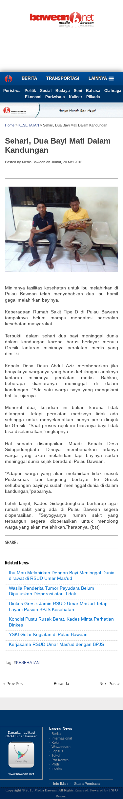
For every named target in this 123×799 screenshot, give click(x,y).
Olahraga (112, 90)
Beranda (61, 683)
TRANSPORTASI (62, 78)
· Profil (54, 764)
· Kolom (55, 742)
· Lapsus (56, 751)
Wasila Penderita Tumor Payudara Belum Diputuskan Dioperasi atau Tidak (51, 591)
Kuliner (75, 97)
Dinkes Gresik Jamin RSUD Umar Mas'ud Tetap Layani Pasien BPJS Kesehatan (58, 606)
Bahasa (93, 90)
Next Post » (109, 683)
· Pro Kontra (59, 760)
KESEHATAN (28, 125)
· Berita (55, 734)
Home (9, 125)
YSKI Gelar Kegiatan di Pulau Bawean (48, 634)
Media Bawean (45, 790)
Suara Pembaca (87, 784)
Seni (78, 90)
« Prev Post (13, 683)
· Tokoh (55, 755)
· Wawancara (60, 747)
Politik (30, 90)
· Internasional (60, 738)
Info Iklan (60, 784)
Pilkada (93, 97)
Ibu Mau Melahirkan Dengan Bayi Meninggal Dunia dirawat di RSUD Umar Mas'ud (61, 575)
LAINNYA (98, 78)
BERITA (29, 78)
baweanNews (60, 728)
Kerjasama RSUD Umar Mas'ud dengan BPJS (56, 644)
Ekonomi (33, 97)
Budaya (62, 90)
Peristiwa (12, 90)
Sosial (45, 90)
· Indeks (55, 768)
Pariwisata (55, 97)
